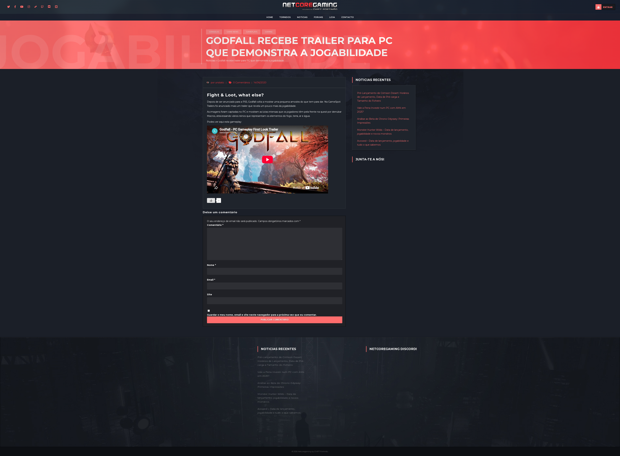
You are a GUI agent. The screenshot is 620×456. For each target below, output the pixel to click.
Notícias (210, 60)
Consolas (214, 32)
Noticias (302, 17)
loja (332, 17)
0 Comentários (241, 82)
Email (211, 279)
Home (269, 17)
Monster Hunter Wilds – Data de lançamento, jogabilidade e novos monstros (278, 398)
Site (209, 294)
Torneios (285, 17)
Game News (232, 32)
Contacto (347, 17)
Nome (211, 265)
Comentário (215, 225)
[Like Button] (211, 200)
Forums (318, 17)
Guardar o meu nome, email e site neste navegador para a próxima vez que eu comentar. (262, 314)
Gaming (269, 32)
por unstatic (217, 82)
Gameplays (251, 32)
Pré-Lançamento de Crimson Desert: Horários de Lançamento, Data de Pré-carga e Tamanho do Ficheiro (383, 97)
